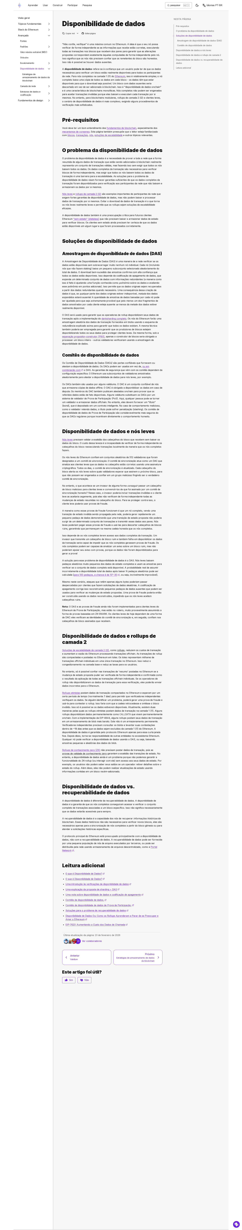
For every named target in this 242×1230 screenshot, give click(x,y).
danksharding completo (114, 318)
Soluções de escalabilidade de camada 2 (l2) (85, 650)
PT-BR (214, 5)
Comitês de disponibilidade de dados (194, 45)
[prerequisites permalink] (61, 120)
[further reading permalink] (61, 865)
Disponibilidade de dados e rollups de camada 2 (198, 55)
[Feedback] (236, 1224)
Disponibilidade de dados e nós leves (193, 50)
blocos (71, 135)
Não (86, 980)
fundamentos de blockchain (121, 128)
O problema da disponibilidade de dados (195, 31)
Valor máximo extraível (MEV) (33, 52)
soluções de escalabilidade (109, 135)
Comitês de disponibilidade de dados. (86, 900)
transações (82, 135)
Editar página (89, 33)
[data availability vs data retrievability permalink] (61, 790)
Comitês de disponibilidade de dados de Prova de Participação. (100, 905)
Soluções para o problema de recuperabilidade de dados (97, 910)
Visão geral (24, 18)
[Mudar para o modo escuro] (197, 5)
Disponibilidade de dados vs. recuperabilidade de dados (199, 61)
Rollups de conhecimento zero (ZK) (81, 750)
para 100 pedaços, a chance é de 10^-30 (97, 574)
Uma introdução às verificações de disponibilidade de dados (98, 884)
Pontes (23, 41)
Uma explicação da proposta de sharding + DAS (92, 889)
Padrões (24, 46)
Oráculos (24, 57)
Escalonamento (27, 63)
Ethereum (120, 76)
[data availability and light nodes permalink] (61, 431)
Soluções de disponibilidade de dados (194, 35)
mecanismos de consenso (76, 131)
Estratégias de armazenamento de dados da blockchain (36, 77)
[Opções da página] (77, 33)
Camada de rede (28, 86)
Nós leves (67, 194)
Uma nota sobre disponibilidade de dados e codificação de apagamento (104, 894)
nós (91, 135)
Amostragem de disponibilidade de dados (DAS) (199, 40)
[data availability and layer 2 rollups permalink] (61, 639)
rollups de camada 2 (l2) (88, 194)
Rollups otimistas (71, 692)
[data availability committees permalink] (61, 355)
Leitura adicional (183, 68)
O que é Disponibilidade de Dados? (85, 873)
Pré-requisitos (182, 26)
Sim (71, 980)
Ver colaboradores (92, 941)
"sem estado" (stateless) (86, 218)
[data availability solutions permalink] (61, 241)
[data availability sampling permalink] (61, 253)
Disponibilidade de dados (32, 68)
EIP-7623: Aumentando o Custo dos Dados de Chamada (97, 924)
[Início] (19, 5)
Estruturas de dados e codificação (30, 93)
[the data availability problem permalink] (61, 150)
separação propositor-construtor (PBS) (83, 336)
